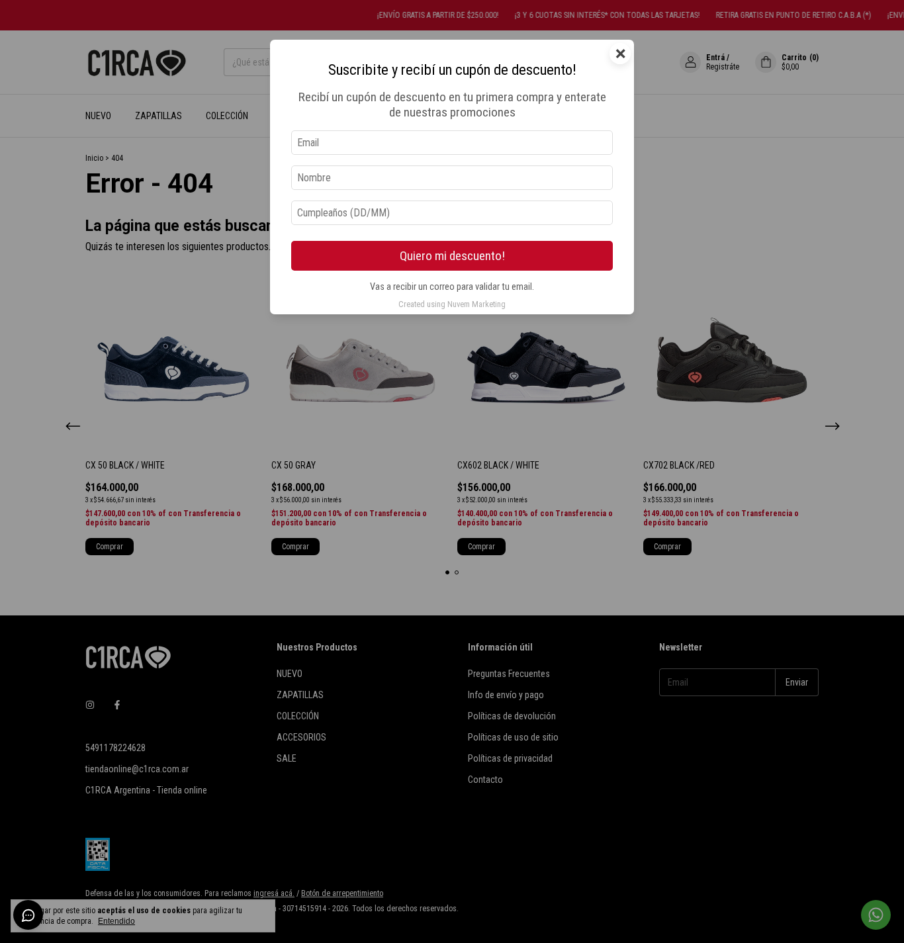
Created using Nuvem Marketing (452, 304)
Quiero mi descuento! (452, 255)
